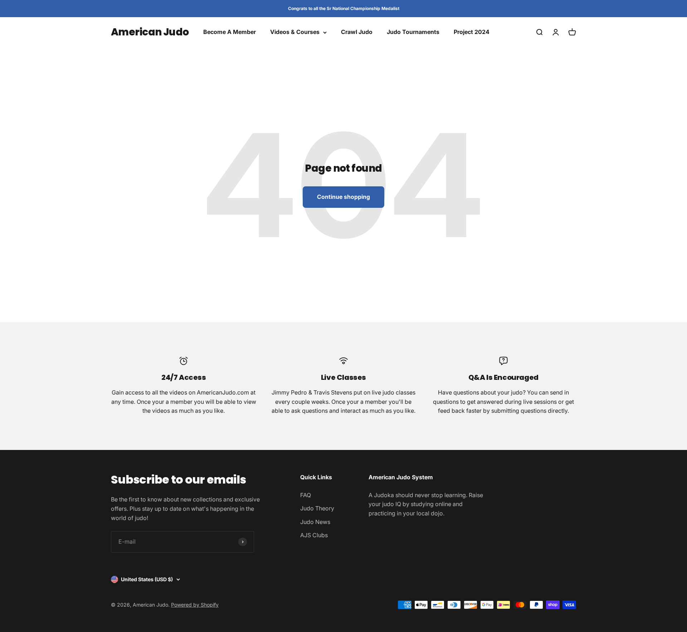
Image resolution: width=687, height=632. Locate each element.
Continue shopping (343, 196)
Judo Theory (317, 508)
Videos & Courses (295, 32)
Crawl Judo (356, 32)
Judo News (315, 521)
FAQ (305, 495)
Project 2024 (471, 32)
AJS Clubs (314, 535)
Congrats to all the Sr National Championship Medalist (343, 8)
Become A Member (229, 32)
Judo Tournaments (413, 32)
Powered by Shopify (195, 605)
